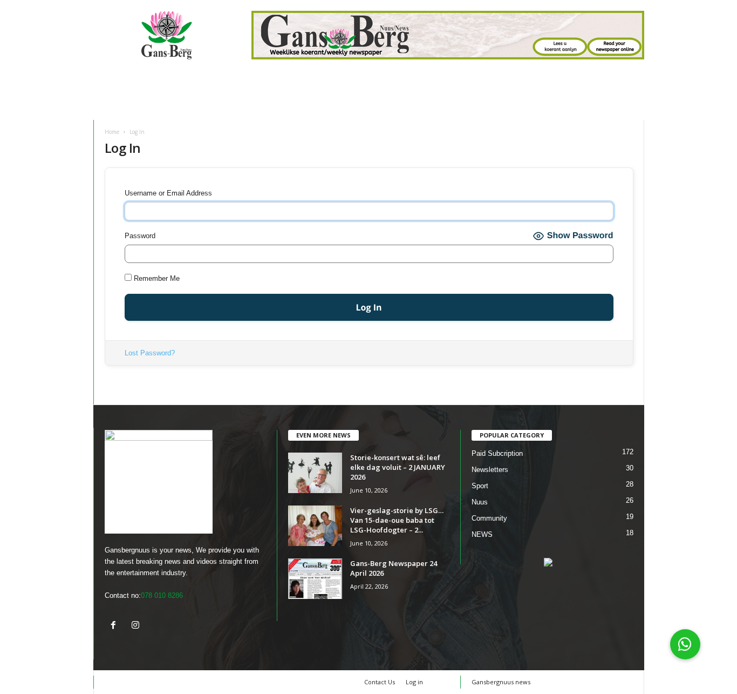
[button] (685, 644)
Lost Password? (150, 353)
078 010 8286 (162, 595)
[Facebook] (116, 626)
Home (112, 132)
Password (140, 236)
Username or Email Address (168, 193)
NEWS (482, 534)
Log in (414, 682)
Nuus (480, 502)
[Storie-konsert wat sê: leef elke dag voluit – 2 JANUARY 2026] (315, 473)
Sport (480, 486)
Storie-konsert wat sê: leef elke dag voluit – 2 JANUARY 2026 (397, 467)
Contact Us (379, 682)
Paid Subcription (497, 453)
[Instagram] (137, 626)
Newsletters (490, 470)
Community (489, 518)
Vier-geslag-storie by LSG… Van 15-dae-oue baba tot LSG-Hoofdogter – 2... (396, 520)
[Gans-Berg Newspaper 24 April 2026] (315, 578)
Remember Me (156, 278)
